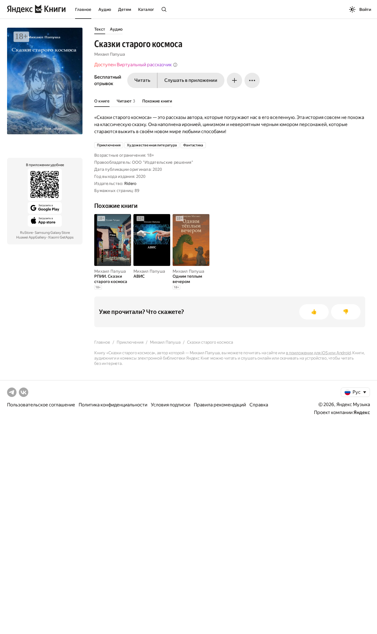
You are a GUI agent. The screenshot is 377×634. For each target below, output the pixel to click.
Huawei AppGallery (31, 237)
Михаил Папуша (109, 54)
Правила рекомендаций (220, 405)
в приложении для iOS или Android (318, 352)
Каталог (146, 9)
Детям (124, 9)
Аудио (104, 9)
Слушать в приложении (190, 80)
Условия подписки (170, 405)
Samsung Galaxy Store (52, 233)
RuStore (26, 233)
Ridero (130, 183)
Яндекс (361, 412)
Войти (365, 9)
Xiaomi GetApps (61, 237)
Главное (83, 9)
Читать (142, 80)
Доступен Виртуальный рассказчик (133, 64)
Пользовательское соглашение (41, 405)
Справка (258, 405)
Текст (99, 29)
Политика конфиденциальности (113, 405)
